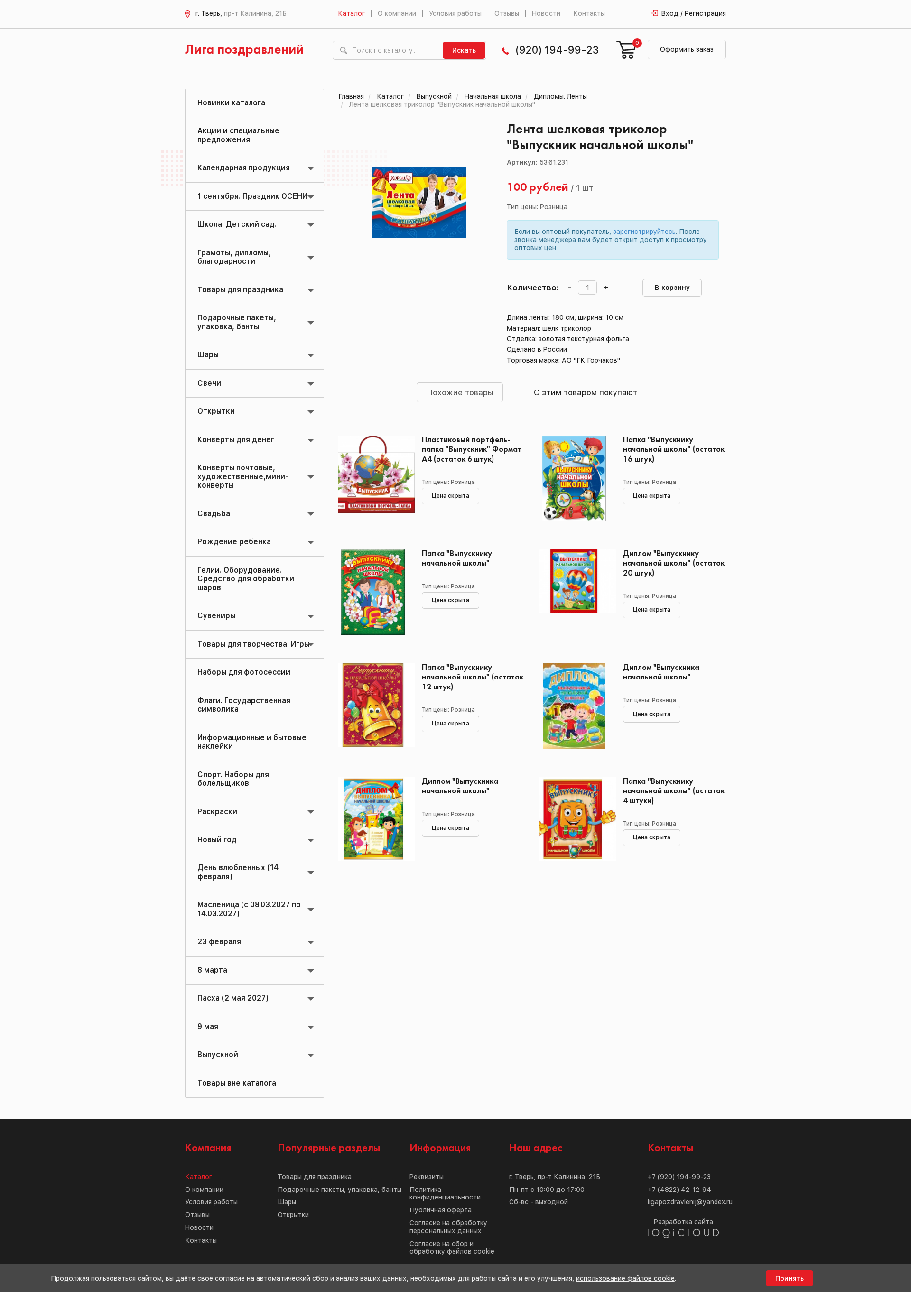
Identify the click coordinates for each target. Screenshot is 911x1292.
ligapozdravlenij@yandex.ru (690, 1202)
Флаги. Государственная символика (243, 705)
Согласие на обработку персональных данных (448, 1227)
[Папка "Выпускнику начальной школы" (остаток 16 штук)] (574, 478)
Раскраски (217, 811)
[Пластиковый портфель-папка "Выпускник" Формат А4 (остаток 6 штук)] (373, 478)
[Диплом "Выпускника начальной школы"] (574, 706)
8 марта (212, 970)
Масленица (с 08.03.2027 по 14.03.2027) (249, 909)
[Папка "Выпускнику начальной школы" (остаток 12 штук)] (373, 706)
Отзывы (506, 13)
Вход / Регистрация (693, 13)
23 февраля (219, 941)
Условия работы (455, 13)
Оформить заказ (687, 49)
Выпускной (217, 1054)
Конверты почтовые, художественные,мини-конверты (242, 476)
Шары (208, 354)
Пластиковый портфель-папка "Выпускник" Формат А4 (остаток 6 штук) (471, 449)
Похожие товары (460, 392)
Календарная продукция (243, 167)
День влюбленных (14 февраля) (238, 872)
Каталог (351, 13)
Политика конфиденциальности (445, 1193)
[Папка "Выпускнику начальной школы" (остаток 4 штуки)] (574, 820)
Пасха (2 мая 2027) (233, 998)
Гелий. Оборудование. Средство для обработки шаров (245, 579)
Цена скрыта (450, 496)
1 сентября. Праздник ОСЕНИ (252, 196)
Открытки (216, 411)
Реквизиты (426, 1176)
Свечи (209, 383)
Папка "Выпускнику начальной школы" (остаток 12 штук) (472, 677)
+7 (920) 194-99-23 (679, 1176)
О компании (397, 13)
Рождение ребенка (234, 541)
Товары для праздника (240, 289)
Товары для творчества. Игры (253, 644)
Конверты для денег (235, 439)
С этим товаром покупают (585, 392)
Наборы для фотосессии (243, 672)
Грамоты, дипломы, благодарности (234, 257)
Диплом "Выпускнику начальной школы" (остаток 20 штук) (674, 563)
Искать (464, 50)
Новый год (217, 839)
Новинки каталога (231, 102)
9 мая (207, 1026)
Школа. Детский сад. (237, 224)
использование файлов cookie (625, 1278)
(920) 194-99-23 (557, 50)
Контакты (589, 13)
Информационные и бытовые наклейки (252, 742)
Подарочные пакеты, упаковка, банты (236, 322)
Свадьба (213, 513)
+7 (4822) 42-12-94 (679, 1189)
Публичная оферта (440, 1210)
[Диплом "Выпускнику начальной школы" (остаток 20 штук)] (574, 592)
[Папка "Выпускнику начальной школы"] (373, 592)
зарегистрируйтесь (644, 231)
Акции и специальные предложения (238, 135)
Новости (546, 13)
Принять (789, 1278)
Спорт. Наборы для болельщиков (233, 779)
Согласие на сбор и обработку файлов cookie (451, 1247)
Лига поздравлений (244, 50)
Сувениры (216, 615)
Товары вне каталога (236, 1083)
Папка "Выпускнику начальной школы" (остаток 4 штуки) (674, 791)
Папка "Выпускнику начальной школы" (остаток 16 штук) (674, 449)
